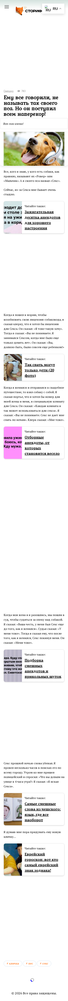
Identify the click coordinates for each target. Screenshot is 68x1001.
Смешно (9, 91)
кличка (14, 963)
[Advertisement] (34, 57)
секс (45, 963)
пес (30, 963)
